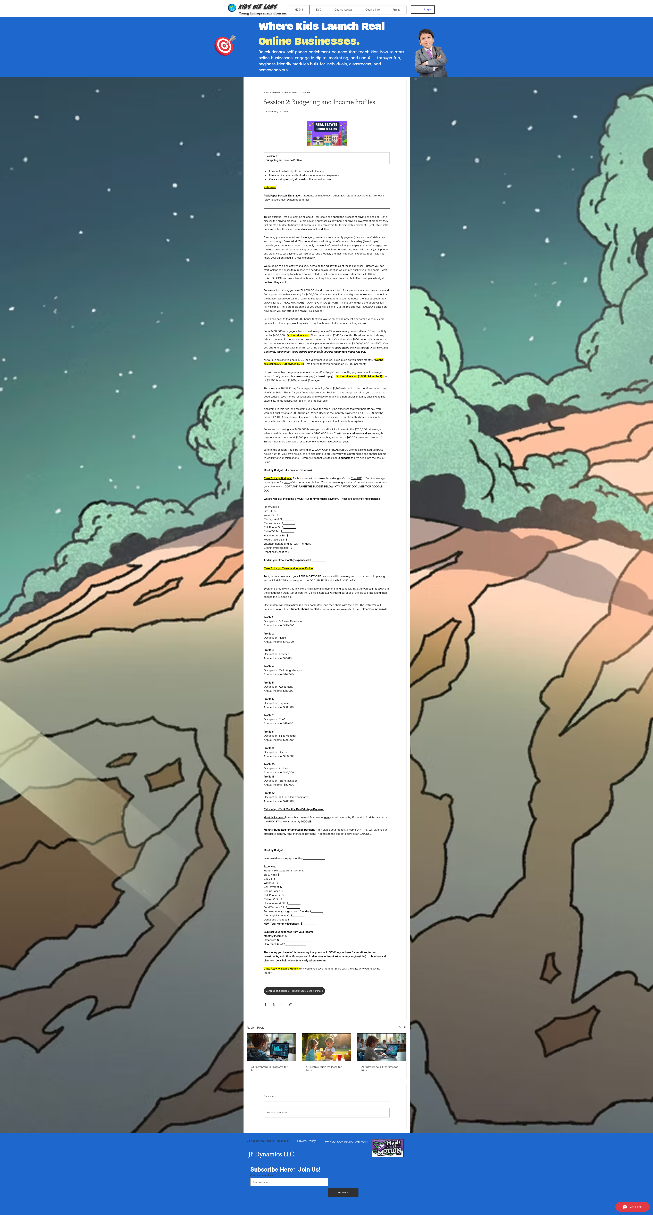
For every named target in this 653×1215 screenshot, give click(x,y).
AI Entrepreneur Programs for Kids (269, 1068)
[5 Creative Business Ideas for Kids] (326, 1047)
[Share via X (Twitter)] (273, 1004)
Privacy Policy (306, 1141)
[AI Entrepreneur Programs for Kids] (381, 1047)
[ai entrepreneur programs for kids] (271, 1047)
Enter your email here (261, 1175)
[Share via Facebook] (265, 1004)
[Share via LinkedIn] (282, 1004)
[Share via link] (290, 1004)
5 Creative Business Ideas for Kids (324, 1068)
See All (402, 1027)
